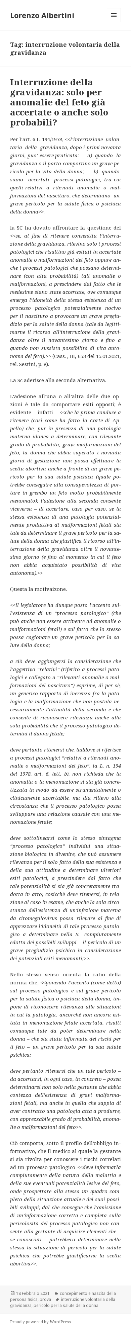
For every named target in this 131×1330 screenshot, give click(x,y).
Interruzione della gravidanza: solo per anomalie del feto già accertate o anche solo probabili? (59, 102)
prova (45, 1299)
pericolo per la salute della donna (66, 1305)
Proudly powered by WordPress (40, 1322)
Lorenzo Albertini (42, 15)
